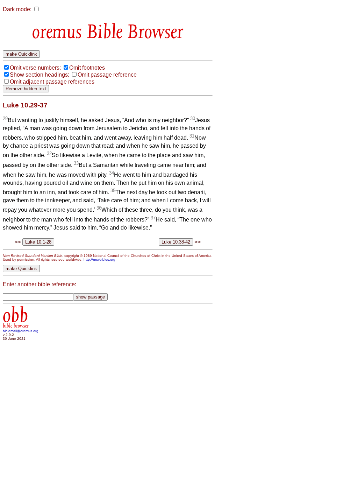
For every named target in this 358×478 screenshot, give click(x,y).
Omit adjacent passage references (52, 82)
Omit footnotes (87, 68)
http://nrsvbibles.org (99, 259)
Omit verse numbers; (35, 68)
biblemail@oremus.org (20, 331)
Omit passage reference (107, 75)
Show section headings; (39, 75)
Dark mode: (17, 9)
